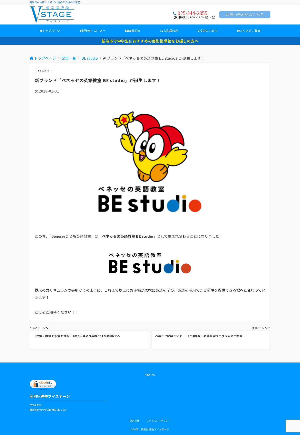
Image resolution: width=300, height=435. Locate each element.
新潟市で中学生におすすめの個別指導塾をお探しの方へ (150, 41)
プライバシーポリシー (158, 420)
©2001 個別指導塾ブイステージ (149, 429)
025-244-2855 (192, 13)
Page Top (150, 374)
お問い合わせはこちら (245, 14)
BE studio (43, 70)
